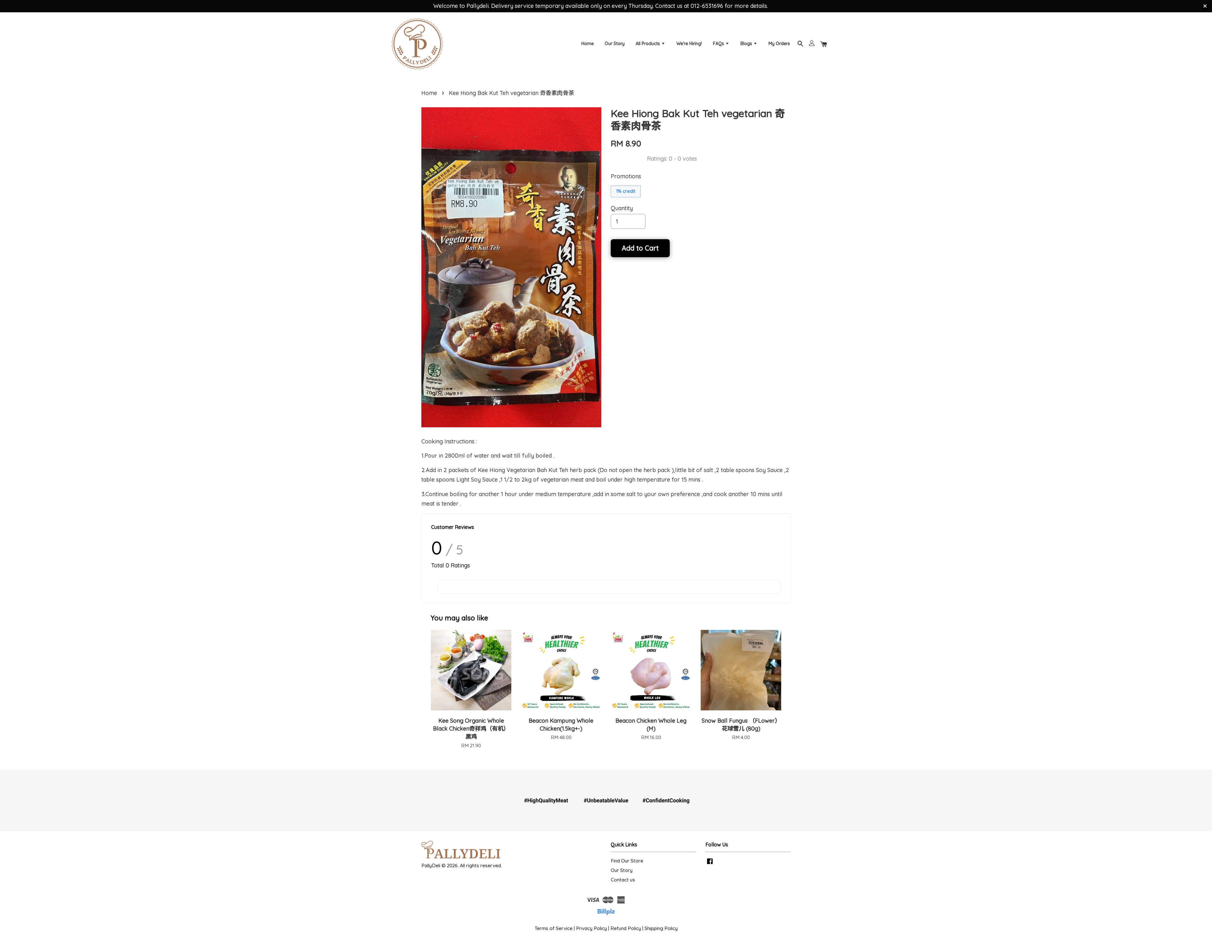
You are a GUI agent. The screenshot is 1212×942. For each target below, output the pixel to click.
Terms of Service (554, 928)
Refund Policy (625, 928)
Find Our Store (627, 861)
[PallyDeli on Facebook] (709, 864)
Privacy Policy (591, 928)
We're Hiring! (689, 43)
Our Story (615, 43)
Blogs (746, 43)
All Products (648, 43)
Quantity (622, 208)
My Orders (779, 43)
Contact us (623, 880)
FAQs (719, 43)
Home (587, 43)
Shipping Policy (661, 928)
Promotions (626, 176)
